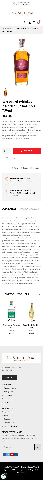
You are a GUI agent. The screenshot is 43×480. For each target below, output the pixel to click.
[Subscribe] (37, 447)
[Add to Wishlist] (7, 158)
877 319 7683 (23, 4)
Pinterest (36, 168)
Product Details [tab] (29, 209)
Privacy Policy (9, 391)
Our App (7, 402)
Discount (7, 419)
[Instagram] (16, 454)
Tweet (25, 168)
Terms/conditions (10, 399)
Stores (6, 415)
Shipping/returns (10, 388)
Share (16, 168)
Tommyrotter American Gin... (11, 326)
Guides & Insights (10, 426)
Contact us (9, 378)
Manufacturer (9, 422)
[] (9, 320)
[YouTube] (12, 454)
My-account (8, 412)
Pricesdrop (8, 395)
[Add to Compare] (14, 158)
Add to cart (27, 151)
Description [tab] (9, 209)
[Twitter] (8, 454)
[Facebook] (4, 454)
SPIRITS (11, 330)
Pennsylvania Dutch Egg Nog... (31, 326)
